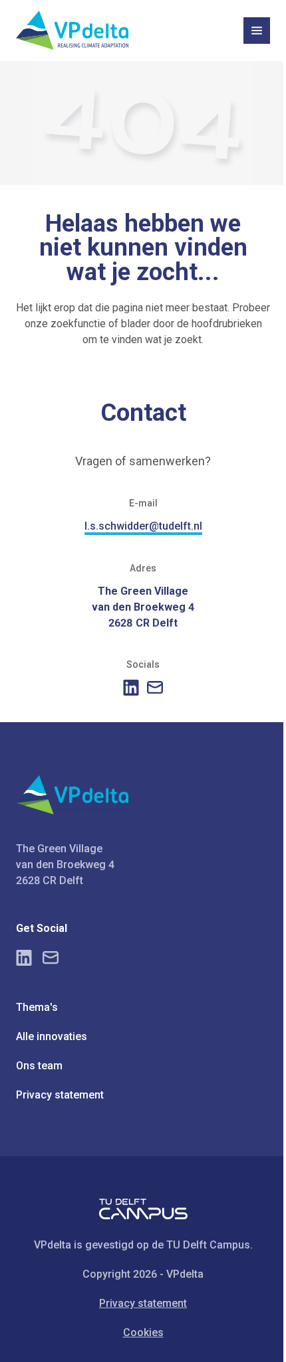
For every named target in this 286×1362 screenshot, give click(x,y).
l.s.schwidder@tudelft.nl (143, 526)
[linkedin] (131, 688)
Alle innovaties (51, 1036)
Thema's (37, 1007)
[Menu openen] (256, 30)
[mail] (155, 687)
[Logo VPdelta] (72, 30)
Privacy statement (60, 1095)
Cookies (143, 1332)
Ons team (39, 1065)
